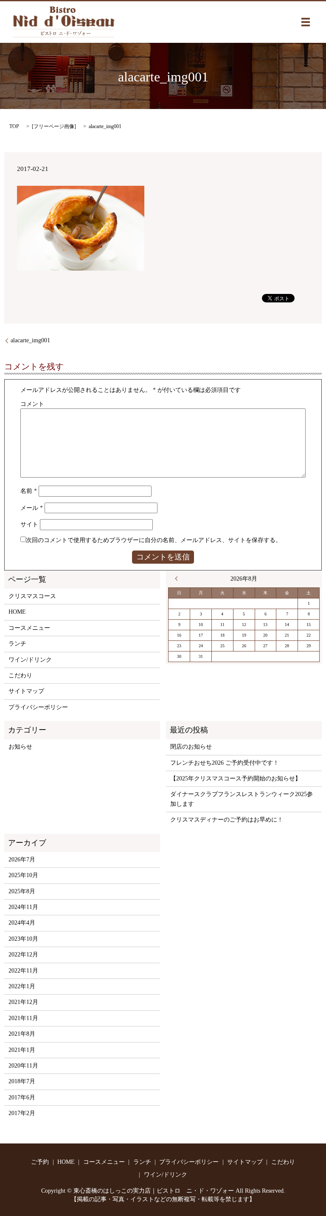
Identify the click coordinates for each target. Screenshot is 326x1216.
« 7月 (178, 578)
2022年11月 (23, 970)
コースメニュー (29, 628)
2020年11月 (23, 1065)
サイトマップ (26, 691)
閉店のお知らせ (191, 747)
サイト (29, 524)
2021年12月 (23, 1002)
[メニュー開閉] (305, 22)
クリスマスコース (32, 596)
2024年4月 (21, 923)
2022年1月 (21, 986)
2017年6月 (21, 1097)
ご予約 (40, 1162)
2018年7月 (21, 1081)
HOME (17, 612)
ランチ (17, 643)
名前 (28, 491)
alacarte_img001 (30, 340)
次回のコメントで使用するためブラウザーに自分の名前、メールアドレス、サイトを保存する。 (153, 540)
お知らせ (20, 747)
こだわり (20, 675)
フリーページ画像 (54, 126)
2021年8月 (21, 1034)
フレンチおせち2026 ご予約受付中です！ (224, 763)
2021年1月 (21, 1050)
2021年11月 (23, 1018)
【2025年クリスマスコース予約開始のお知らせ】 (235, 778)
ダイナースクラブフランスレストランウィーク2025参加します (241, 799)
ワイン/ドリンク (30, 660)
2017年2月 (21, 1113)
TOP (14, 126)
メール (31, 508)
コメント (32, 404)
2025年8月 (21, 891)
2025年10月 (23, 875)
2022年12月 (23, 954)
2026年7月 (21, 859)
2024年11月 (23, 907)
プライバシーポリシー (38, 707)
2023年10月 (23, 939)
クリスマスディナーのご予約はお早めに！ (226, 819)
